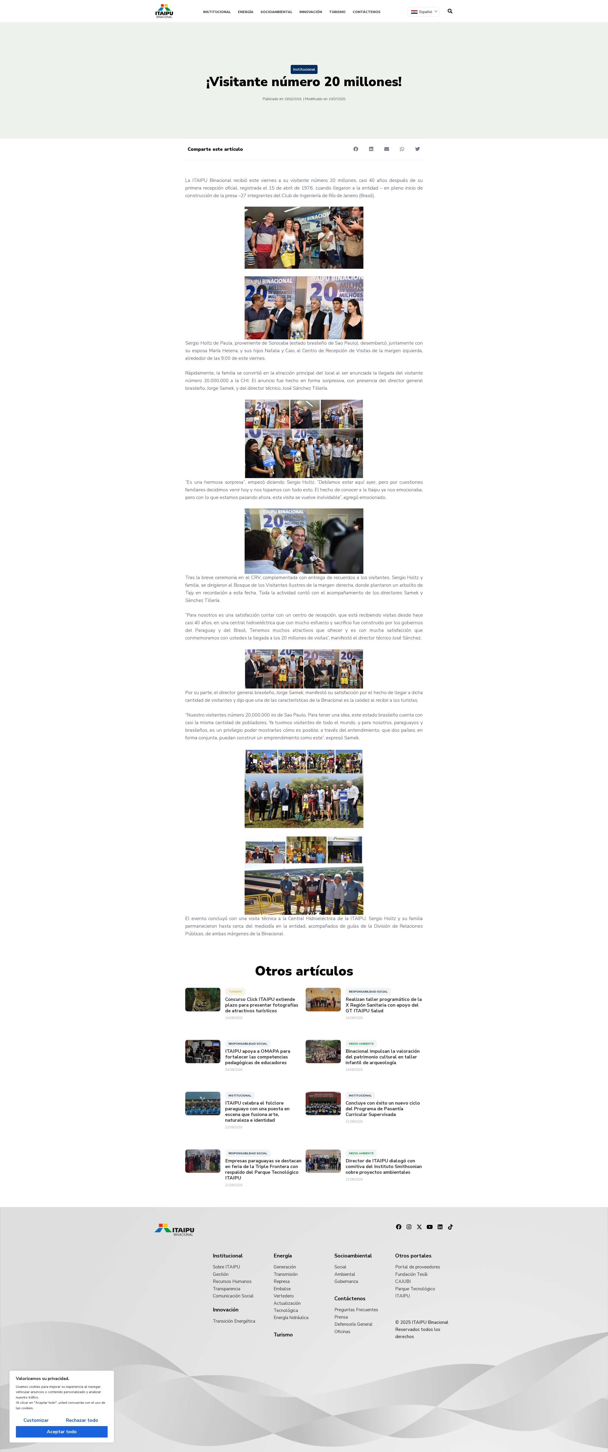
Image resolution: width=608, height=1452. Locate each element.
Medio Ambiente (361, 1044)
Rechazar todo (82, 1420)
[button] (355, 149)
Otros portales (413, 1255)
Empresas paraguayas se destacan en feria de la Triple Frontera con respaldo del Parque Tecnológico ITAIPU (263, 1169)
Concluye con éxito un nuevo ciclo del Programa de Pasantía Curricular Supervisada (383, 1108)
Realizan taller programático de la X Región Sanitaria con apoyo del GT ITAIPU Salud (384, 1005)
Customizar (36, 1420)
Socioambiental (276, 12)
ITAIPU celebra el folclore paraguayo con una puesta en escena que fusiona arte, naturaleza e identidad (257, 1111)
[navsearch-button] (450, 11)
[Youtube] (429, 1227)
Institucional (217, 12)
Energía (245, 12)
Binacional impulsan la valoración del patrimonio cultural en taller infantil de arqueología (383, 1057)
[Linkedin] (440, 1227)
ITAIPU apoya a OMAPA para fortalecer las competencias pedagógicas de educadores (257, 1057)
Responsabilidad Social (368, 992)
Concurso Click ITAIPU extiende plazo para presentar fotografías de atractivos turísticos (261, 1005)
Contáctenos (366, 12)
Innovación (310, 12)
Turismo (337, 12)
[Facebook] (398, 1227)
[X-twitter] (419, 1227)
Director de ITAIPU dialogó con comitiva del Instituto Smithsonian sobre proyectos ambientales (384, 1166)
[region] (62, 1406)
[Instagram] (409, 1227)
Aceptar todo (62, 1431)
